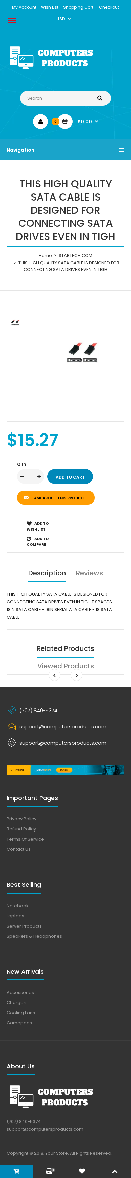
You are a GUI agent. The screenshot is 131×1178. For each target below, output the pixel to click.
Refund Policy (21, 829)
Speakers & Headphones (34, 936)
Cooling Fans (21, 1012)
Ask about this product (60, 498)
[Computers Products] (65, 70)
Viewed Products (65, 666)
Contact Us (19, 849)
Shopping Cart (78, 7)
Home (45, 255)
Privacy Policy (21, 819)
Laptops (15, 916)
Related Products (65, 648)
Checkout (109, 7)
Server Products (24, 926)
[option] (82, 353)
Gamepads (19, 1023)
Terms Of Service (25, 839)
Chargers (17, 1002)
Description (47, 573)
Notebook (18, 906)
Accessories (20, 992)
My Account (24, 7)
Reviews (89, 573)
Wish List (49, 7)
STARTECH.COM (75, 255)
